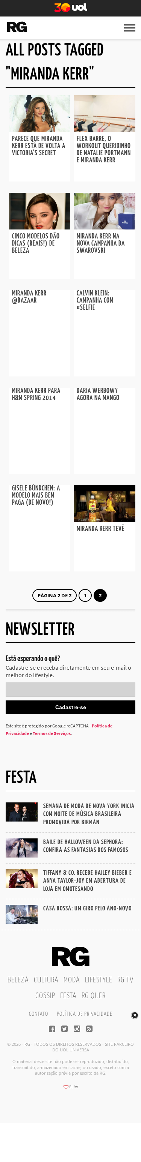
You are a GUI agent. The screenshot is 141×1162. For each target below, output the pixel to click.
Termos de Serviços (52, 733)
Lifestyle (98, 980)
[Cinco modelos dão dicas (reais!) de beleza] (40, 227)
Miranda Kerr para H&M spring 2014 (36, 395)
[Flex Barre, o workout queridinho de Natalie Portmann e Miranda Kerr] (104, 129)
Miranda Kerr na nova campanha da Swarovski (101, 243)
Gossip (45, 996)
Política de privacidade (84, 1014)
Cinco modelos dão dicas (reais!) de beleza (36, 243)
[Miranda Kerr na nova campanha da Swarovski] (104, 227)
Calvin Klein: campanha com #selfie (95, 300)
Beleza (18, 980)
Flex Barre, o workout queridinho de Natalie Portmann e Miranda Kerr (104, 150)
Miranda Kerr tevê (100, 529)
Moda (72, 980)
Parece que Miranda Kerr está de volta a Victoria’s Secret (38, 146)
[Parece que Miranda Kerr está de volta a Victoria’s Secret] (40, 129)
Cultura (46, 980)
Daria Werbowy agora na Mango (98, 395)
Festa (68, 996)
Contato (38, 1014)
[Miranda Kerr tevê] (104, 519)
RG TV (125, 980)
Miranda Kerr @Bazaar (29, 297)
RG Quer (94, 996)
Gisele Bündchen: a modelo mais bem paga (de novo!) (36, 495)
